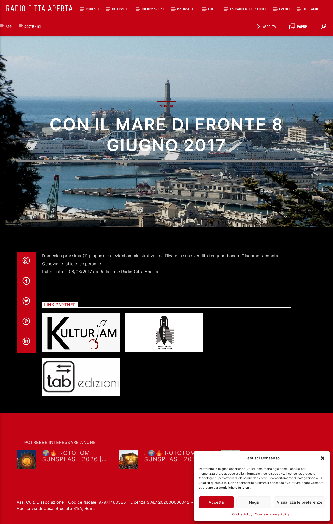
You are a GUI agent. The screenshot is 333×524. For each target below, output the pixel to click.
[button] (322, 458)
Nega (254, 502)
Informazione (153, 9)
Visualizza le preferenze (299, 502)
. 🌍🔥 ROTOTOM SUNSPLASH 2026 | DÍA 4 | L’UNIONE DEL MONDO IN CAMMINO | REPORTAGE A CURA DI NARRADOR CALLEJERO (179, 456)
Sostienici (32, 26)
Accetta (216, 502)
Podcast (92, 9)
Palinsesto (186, 9)
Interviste (120, 9)
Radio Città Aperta (39, 9)
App (9, 26)
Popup (301, 26)
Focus (212, 9)
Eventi (284, 9)
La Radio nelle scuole (248, 9)
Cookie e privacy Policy (272, 514)
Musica (166, 106)
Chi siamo (310, 9)
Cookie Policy (242, 514)
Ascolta (269, 26)
